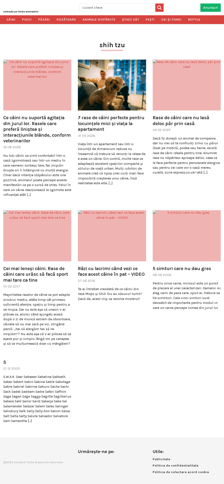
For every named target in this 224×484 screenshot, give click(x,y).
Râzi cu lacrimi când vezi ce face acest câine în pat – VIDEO (111, 271)
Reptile (194, 19)
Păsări (44, 19)
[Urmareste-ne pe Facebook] (81, 461)
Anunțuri (210, 7)
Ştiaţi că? (130, 19)
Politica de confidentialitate (176, 465)
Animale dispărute (99, 19)
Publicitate (161, 459)
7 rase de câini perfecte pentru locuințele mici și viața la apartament (111, 123)
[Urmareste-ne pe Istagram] (95, 461)
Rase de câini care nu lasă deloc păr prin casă (181, 120)
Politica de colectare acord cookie (181, 472)
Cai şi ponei (171, 19)
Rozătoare (66, 19)
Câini (11, 19)
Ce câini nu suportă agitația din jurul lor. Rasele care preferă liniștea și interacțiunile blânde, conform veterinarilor (37, 129)
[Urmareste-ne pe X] (88, 461)
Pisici (27, 19)
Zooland (20, 11)
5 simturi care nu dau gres (182, 268)
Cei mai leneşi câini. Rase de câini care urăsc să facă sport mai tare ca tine (35, 274)
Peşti (150, 19)
